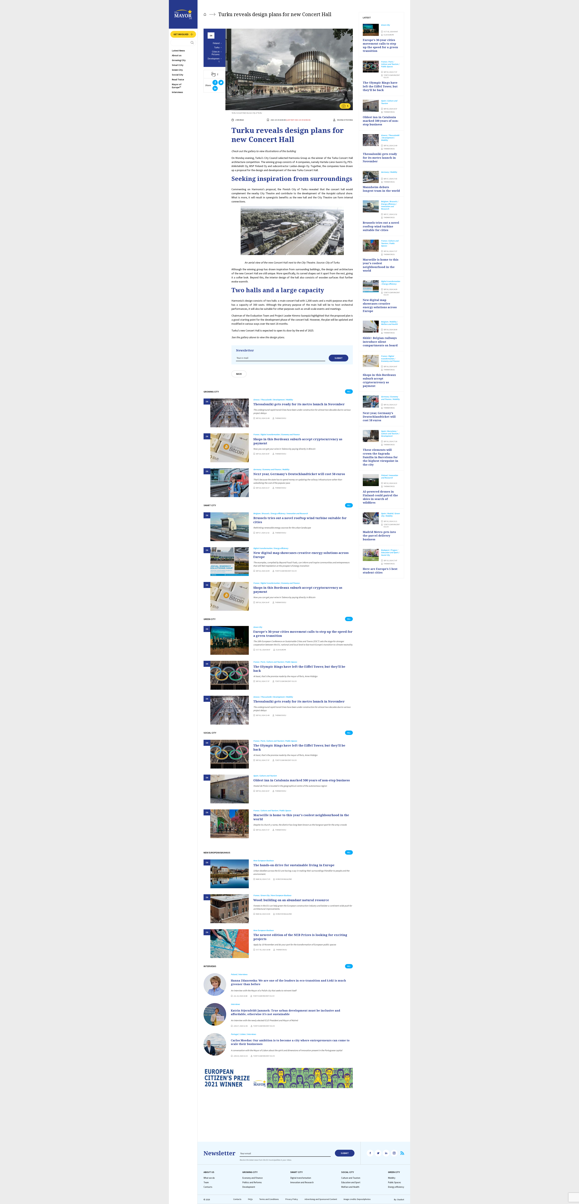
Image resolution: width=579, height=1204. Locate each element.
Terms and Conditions (269, 1199)
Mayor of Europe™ (176, 86)
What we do (209, 1178)
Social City (177, 74)
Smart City (177, 64)
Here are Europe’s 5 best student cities (380, 570)
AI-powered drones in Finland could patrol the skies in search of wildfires (380, 497)
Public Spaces (394, 1182)
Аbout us (176, 55)
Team (206, 1182)
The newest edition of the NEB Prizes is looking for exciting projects (300, 937)
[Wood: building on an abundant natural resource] (229, 908)
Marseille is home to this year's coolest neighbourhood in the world (301, 817)
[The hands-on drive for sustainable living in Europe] (229, 873)
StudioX (400, 1199)
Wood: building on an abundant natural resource (291, 900)
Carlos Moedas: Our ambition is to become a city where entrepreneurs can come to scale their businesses (290, 1042)
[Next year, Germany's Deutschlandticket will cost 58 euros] (229, 482)
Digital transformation (300, 1178)
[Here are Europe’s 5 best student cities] (371, 555)
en (211, 35)
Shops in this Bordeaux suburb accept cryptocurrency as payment (297, 441)
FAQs (250, 1199)
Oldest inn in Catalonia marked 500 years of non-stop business (301, 780)
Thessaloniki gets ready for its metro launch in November (299, 404)
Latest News (178, 50)
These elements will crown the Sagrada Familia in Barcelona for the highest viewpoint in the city (380, 457)
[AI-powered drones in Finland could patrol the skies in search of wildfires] (371, 480)
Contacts (208, 1187)
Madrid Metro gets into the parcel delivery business (379, 535)
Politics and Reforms (252, 1182)
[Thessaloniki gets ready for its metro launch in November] (229, 413)
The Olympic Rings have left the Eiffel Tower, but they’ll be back (299, 669)
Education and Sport (350, 1182)
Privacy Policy (291, 1199)
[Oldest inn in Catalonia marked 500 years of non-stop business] (229, 789)
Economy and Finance (252, 1178)
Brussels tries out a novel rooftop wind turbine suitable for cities (300, 520)
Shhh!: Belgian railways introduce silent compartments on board (380, 341)
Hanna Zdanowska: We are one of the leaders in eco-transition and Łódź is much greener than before (288, 982)
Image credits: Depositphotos (357, 1199)
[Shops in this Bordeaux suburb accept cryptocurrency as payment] (229, 447)
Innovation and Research (302, 1182)
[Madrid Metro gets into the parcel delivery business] (371, 518)
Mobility (391, 1178)
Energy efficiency (396, 1187)
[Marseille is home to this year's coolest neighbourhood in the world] (229, 823)
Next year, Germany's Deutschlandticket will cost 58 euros (299, 474)
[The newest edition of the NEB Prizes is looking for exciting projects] (229, 943)
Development (214, 60)
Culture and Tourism (350, 1178)
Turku (217, 47)
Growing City (179, 60)
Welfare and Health (350, 1187)
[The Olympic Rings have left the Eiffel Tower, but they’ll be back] (229, 675)
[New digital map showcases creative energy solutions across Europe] (229, 561)
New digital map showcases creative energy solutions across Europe (301, 555)
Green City (177, 69)
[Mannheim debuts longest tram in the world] (371, 177)
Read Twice (178, 79)
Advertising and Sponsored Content (321, 1199)
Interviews (177, 92)
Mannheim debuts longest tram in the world (381, 188)
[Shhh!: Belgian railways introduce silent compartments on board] (371, 327)
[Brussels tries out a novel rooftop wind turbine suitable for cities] (229, 526)
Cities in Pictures (216, 53)
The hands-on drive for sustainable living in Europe (293, 865)
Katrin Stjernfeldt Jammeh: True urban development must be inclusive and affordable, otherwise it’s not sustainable (285, 1012)
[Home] (205, 14)
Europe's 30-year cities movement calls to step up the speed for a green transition (303, 634)
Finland (216, 43)
